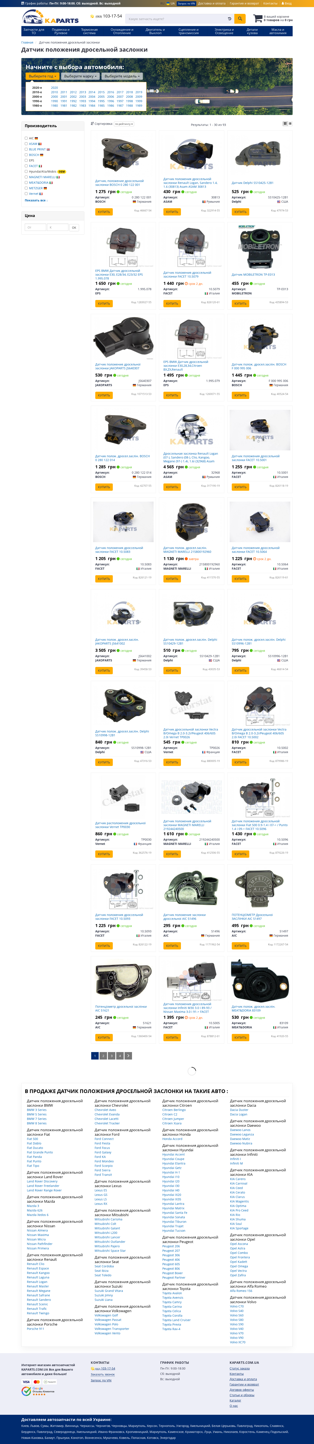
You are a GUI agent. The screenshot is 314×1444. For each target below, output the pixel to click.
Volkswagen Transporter (112, 1329)
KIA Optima (238, 1206)
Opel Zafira (238, 1275)
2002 (73, 97)
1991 (63, 101)
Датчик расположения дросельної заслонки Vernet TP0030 (120, 825)
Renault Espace (38, 1268)
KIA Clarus (237, 1197)
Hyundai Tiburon (174, 1222)
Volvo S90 (237, 1324)
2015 (101, 92)
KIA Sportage (239, 1228)
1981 (63, 105)
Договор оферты (242, 1390)
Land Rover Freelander (43, 1186)
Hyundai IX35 (171, 1199)
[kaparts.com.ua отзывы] (37, 1391)
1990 (54, 101)
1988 (129, 105)
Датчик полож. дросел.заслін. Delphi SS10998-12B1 (122, 733)
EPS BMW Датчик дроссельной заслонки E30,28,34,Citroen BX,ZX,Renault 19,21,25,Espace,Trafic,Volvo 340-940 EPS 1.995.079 (188, 369)
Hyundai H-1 (171, 1172)
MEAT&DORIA (39, 182)
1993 (82, 101)
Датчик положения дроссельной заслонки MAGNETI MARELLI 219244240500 (187, 825)
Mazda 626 (35, 1210)
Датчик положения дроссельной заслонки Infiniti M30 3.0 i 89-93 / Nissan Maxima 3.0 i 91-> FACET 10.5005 (187, 1009)
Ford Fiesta (102, 1143)
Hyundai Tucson (173, 1231)
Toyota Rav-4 (171, 1329)
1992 (73, 101)
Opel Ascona (239, 1244)
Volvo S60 (237, 1315)
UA (172, 3)
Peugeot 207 (171, 1251)
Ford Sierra (102, 1170)
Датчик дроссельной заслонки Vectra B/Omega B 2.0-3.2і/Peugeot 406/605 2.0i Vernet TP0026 (190, 733)
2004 (91, 97)
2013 (82, 92)
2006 (110, 97)
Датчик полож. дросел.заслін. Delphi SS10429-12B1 (190, 641)
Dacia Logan (238, 1114)
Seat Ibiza (102, 1271)
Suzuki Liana (104, 1300)
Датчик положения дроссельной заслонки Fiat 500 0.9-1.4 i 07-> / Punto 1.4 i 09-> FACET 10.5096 (260, 825)
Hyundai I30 (170, 1186)
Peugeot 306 (171, 1255)
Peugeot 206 (171, 1246)
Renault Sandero (39, 1300)
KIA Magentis (239, 1201)
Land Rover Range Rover (44, 1190)
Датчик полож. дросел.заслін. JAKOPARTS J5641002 (117, 641)
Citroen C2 (169, 1114)
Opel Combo (239, 1253)
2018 (129, 92)
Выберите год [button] (41, 76)
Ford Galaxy (103, 1152)
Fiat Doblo (34, 1143)
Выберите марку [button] (79, 76)
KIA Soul (236, 1224)
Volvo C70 (237, 1306)
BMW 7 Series (37, 1119)
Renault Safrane (38, 1295)
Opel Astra (237, 1248)
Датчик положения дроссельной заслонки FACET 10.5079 (187, 274)
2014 (91, 92)
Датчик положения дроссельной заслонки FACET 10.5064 (256, 550)
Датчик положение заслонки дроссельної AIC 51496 (184, 917)
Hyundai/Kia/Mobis (47, 171)
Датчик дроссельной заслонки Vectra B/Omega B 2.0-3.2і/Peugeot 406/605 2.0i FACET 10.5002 (259, 733)
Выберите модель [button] (121, 76)
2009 (138, 97)
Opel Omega (239, 1266)
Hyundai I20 (170, 1181)
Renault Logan (37, 1282)
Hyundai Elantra (173, 1163)
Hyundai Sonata (173, 1217)
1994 (91, 101)
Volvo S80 (237, 1320)
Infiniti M (236, 1163)
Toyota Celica (171, 1311)
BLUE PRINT (38, 149)
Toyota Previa (171, 1324)
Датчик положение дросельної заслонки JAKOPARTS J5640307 (118, 366)
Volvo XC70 (237, 1342)
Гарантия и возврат (244, 3)
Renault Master (38, 1286)
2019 (138, 92)
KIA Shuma (238, 1219)
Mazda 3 (33, 1206)
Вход (288, 3)
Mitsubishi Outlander (110, 1242)
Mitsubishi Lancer (107, 1237)
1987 (120, 105)
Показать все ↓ (36, 200)
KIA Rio (235, 1215)
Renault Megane (38, 1291)
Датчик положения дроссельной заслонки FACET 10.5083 (119, 550)
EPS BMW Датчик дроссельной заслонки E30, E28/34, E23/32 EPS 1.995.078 (119, 274)
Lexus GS (101, 1195)
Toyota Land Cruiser (176, 1320)
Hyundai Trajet (172, 1226)
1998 (129, 101)
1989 (138, 105)
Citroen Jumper (173, 1119)
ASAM (33, 144)
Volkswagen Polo (106, 1324)
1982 (73, 105)
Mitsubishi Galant (107, 1228)
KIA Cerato (237, 1192)
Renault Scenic (37, 1304)
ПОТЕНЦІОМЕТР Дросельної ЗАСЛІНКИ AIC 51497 (252, 917)
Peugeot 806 (171, 1268)
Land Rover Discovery (42, 1181)
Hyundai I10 (170, 1177)
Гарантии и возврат (244, 1384)
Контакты (270, 3)
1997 (120, 101)
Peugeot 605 (171, 1264)
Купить (104, 212)
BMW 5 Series (37, 1114)
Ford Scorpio (104, 1166)
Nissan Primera (38, 1248)
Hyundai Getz (172, 1168)
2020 (54, 88)
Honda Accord (172, 1139)
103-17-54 (109, 16)
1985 (101, 105)
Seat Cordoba (104, 1266)
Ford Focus (102, 1148)
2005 (101, 97)
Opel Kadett (238, 1262)
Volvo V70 (237, 1333)
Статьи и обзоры (242, 1395)
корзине (283, 16)
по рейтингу (123, 124)
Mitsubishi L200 (106, 1233)
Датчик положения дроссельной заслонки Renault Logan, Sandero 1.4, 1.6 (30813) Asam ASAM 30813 (190, 183)
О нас (234, 1406)
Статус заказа (240, 1368)
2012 (73, 92)
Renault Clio (35, 1264)
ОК (74, 228)
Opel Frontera (240, 1257)
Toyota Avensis (172, 1298)
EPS (31, 160)
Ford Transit (103, 1175)
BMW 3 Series (37, 1110)
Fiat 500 (32, 1139)
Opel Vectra (238, 1271)
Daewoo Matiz (240, 1139)
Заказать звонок (103, 1374)
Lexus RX (101, 1204)
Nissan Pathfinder (40, 1244)
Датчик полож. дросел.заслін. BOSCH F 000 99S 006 (259, 366)
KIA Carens (238, 1179)
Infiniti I (235, 1159)
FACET (34, 166)
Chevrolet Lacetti (107, 1119)
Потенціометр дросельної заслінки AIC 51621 (121, 1008)
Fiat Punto (34, 1161)
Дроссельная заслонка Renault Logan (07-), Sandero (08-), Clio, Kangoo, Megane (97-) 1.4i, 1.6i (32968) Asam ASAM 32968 (190, 459)
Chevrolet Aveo (105, 1110)
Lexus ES (101, 1190)
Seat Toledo (103, 1275)
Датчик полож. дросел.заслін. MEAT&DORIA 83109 (253, 1008)
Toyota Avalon (172, 1293)
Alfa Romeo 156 (241, 1291)
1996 (110, 101)
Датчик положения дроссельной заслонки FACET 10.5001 (256, 458)
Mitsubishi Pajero (107, 1246)
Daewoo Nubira (241, 1143)
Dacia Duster (239, 1110)
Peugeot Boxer (172, 1273)
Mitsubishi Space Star (110, 1251)
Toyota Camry (172, 1302)
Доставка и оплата (212, 3)
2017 (120, 92)
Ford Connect (104, 1139)
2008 (129, 97)
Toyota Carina (172, 1306)
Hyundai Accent (173, 1154)
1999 (138, 101)
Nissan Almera (37, 1230)
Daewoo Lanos (240, 1130)
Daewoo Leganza (242, 1134)
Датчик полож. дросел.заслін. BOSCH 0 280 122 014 (122, 458)
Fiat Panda (34, 1157)
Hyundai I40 (170, 1190)
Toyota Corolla (172, 1315)
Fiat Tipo (33, 1166)
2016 (110, 92)
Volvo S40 (237, 1311)
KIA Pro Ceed (239, 1210)
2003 (82, 97)
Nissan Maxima (38, 1235)
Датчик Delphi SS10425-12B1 (253, 183)
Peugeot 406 (171, 1260)
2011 (63, 92)
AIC (32, 138)
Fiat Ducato (35, 1148)
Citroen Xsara (172, 1123)
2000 (54, 97)
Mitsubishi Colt (105, 1224)
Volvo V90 (237, 1338)
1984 (91, 105)
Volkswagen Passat (108, 1320)
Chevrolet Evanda (107, 1114)
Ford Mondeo (104, 1161)
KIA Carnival (238, 1183)
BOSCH (34, 155)
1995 (101, 101)
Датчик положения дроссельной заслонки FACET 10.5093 (119, 917)
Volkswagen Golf (106, 1315)
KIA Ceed (236, 1188)
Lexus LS (101, 1199)
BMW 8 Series (37, 1123)
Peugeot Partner (173, 1277)
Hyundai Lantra (173, 1204)
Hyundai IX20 (171, 1195)
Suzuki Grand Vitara (109, 1291)
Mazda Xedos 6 (37, 1215)
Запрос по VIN (186, 3)
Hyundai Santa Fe (174, 1213)
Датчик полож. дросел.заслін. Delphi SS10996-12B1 (259, 641)
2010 (54, 92)
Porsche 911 (35, 1329)
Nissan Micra (36, 1239)
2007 (120, 97)
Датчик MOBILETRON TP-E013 (253, 274)
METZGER (36, 188)
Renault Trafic (37, 1309)
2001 (63, 97)
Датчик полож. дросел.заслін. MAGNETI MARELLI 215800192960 (187, 550)
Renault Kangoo (38, 1273)
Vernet (34, 194)
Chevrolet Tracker (107, 1123)
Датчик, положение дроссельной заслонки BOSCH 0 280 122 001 (119, 183)
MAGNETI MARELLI (42, 177)
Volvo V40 (237, 1329)
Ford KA (100, 1157)
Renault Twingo (38, 1313)
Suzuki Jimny (104, 1295)
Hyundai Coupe (173, 1159)
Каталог (235, 1400)
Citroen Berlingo (174, 1110)
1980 (54, 105)
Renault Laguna (38, 1277)
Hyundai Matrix (173, 1208)
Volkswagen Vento (107, 1333)
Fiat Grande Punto (40, 1152)
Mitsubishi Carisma (108, 1219)
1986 (110, 105)
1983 (82, 105)
